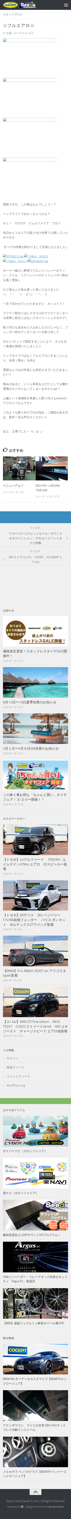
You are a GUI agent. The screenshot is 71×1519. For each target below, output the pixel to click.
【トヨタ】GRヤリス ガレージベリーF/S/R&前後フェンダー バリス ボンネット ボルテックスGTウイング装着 (34, 919)
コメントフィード (18, 1076)
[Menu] (66, 5)
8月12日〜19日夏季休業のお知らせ (29, 702)
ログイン (12, 1058)
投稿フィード (15, 1067)
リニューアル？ (13, 485)
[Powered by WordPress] (22, 1506)
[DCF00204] (36, 256)
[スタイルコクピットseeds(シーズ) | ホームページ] (25, 5)
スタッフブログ (12, 14)
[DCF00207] (38, 261)
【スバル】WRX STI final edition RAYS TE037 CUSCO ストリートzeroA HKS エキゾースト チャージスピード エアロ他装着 (35, 1026)
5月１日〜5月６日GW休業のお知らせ (31, 748)
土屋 (9, 33)
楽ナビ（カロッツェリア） (20, 1193)
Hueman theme (55, 1506)
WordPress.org (16, 1085)
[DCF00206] (15, 261)
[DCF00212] (13, 256)
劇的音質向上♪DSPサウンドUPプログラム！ (32, 1235)
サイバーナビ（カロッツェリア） (25, 1151)
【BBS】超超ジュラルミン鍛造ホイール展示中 (33, 1323)
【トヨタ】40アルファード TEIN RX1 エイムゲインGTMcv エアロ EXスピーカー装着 (35, 864)
